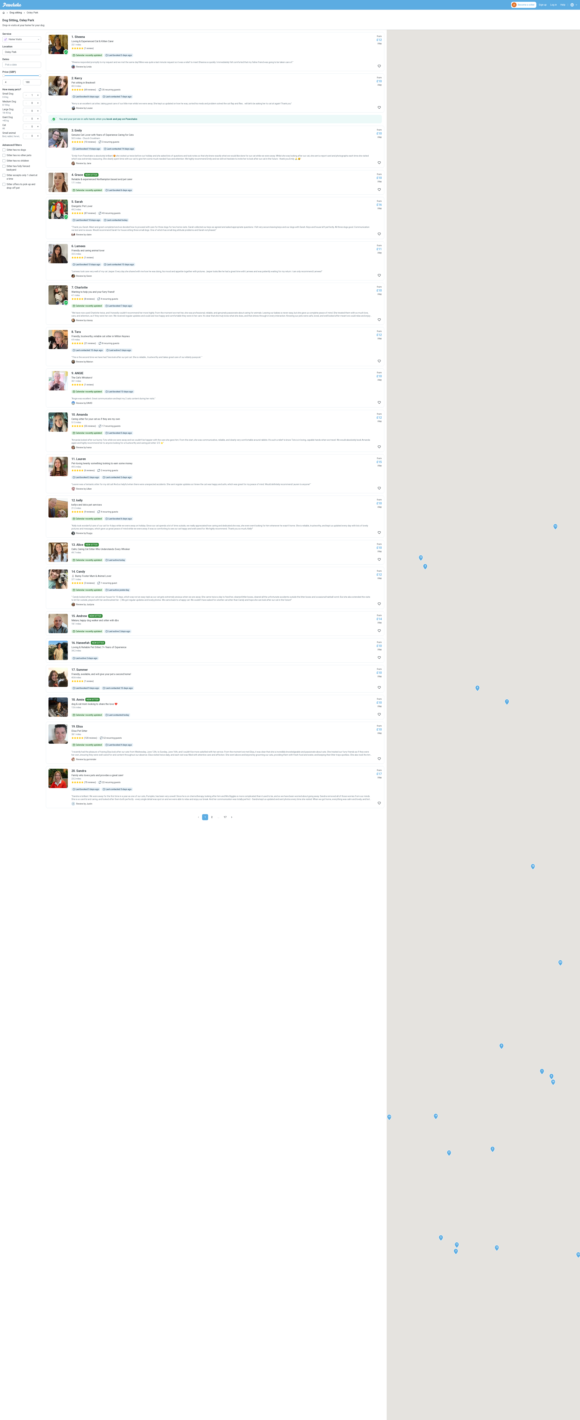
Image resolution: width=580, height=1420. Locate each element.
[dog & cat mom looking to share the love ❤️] (215, 707)
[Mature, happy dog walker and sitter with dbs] (215, 623)
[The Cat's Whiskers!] (215, 388)
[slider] (3, 75)
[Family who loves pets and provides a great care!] (215, 787)
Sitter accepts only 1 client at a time (22, 177)
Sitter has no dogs (16, 149)
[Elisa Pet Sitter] (215, 743)
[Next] (232, 817)
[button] (542, 1071)
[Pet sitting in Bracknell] (215, 93)
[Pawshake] (12, 5)
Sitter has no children (18, 160)
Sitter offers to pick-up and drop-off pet (21, 186)
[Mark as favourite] (379, 66)
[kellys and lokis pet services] (215, 516)
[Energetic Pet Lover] (215, 218)
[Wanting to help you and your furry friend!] (215, 304)
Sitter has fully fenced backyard (18, 168)
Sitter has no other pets (19, 155)
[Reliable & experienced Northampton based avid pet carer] (215, 182)
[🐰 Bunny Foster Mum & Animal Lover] (215, 588)
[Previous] (198, 817)
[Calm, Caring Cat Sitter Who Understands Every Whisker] (215, 552)
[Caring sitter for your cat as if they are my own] (215, 431)
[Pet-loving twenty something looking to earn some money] (215, 473)
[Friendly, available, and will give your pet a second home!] (215, 678)
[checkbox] (3, 149)
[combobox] (21, 39)
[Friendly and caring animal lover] (215, 261)
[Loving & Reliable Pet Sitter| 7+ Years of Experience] (215, 650)
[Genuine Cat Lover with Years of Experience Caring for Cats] (215, 147)
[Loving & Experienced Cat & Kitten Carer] (215, 51)
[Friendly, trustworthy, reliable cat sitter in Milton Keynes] (215, 346)
